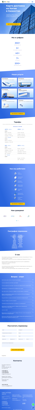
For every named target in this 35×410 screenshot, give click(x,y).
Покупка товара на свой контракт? (9, 300)
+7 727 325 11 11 (5, 370)
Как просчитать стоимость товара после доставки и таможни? (15, 291)
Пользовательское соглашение (27, 394)
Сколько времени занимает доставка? (10, 282)
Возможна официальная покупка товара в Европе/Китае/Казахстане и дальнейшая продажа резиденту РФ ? (17, 317)
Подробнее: (4, 355)
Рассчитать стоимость (13, 24)
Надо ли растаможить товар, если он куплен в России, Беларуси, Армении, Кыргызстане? (16, 295)
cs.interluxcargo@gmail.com (7, 385)
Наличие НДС (5, 310)
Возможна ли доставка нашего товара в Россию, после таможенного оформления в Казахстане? (16, 313)
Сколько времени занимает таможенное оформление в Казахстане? (16, 285)
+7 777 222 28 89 (5, 404)
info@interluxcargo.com (5, 405)
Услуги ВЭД (24, 399)
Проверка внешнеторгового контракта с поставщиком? (14, 303)
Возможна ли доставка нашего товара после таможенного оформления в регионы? (14, 307)
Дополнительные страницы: (6, 407)
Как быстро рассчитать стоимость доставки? (11, 280)
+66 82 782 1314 (5, 384)
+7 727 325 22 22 (5, 371)
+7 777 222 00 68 (5, 372)
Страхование (25, 400)
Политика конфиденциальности (27, 395)
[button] (16, 220)
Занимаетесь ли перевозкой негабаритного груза (12, 288)
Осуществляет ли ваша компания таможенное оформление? (15, 297)
